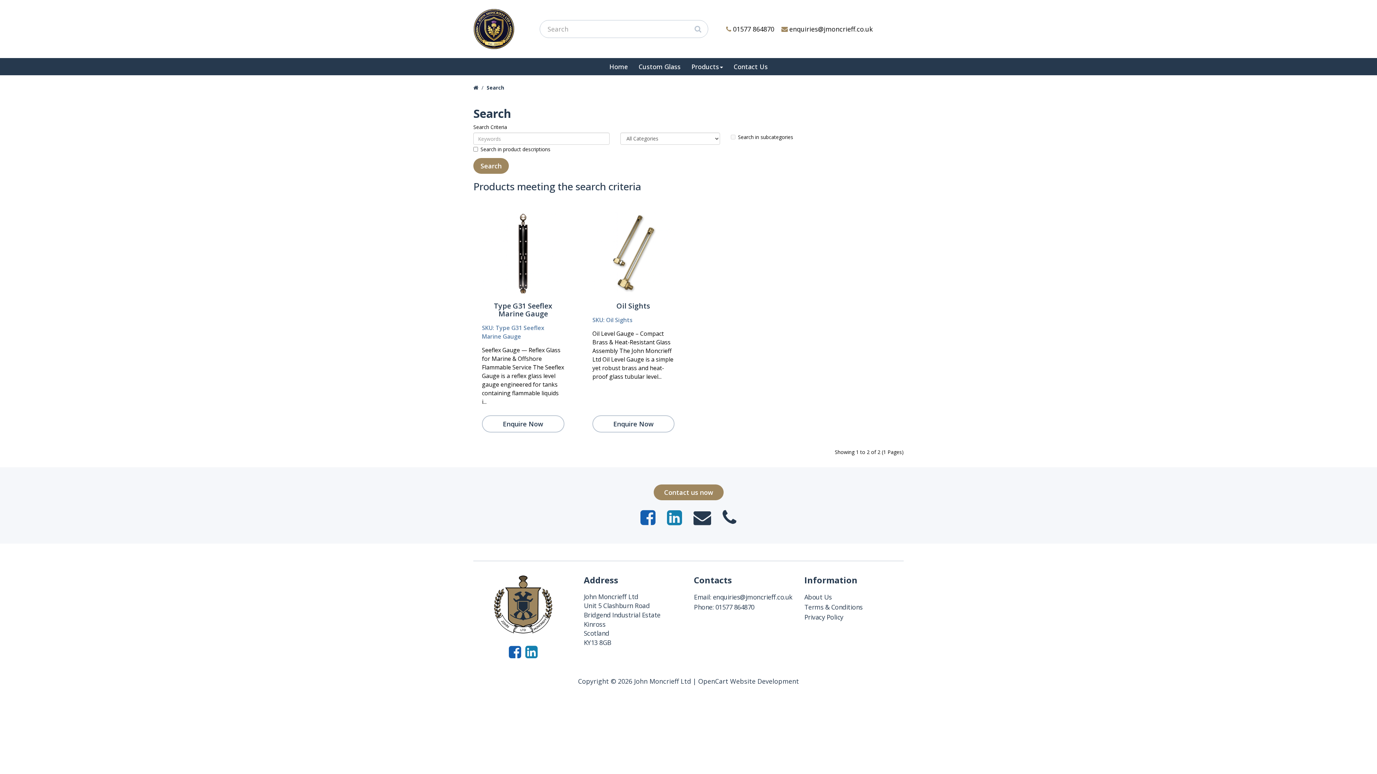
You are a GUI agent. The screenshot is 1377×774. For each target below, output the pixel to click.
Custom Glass (660, 66)
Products (705, 66)
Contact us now (688, 492)
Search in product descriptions (515, 149)
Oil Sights (633, 306)
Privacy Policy (823, 617)
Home (618, 66)
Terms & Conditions (833, 607)
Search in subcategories (765, 137)
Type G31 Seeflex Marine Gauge (523, 310)
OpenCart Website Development (748, 681)
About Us (818, 597)
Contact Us (751, 66)
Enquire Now (523, 424)
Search (495, 87)
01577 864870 (753, 29)
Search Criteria (490, 127)
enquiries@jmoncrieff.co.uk (831, 29)
